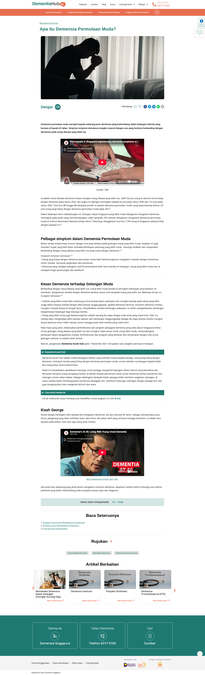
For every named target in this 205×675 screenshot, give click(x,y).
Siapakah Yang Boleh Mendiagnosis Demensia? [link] (64, 522)
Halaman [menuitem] (83, 4)
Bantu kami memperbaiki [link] (199, 33)
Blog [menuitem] (104, 4)
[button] (145, 106)
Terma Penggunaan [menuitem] (40, 663)
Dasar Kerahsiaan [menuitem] (61, 663)
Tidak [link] (120, 502)
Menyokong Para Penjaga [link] (109, 12)
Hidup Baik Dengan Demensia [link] (80, 12)
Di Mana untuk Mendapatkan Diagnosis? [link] (61, 525)
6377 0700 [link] (163, 5)
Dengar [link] (47, 107)
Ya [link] (113, 502)
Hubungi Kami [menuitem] (125, 4)
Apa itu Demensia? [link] (54, 12)
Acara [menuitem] (112, 4)
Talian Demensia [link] (162, 2)
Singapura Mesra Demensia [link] (137, 12)
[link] (49, 4)
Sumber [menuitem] (94, 4)
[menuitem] (143, 4)
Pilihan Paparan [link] (202, 25)
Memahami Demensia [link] (49, 23)
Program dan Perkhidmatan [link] (55, 528)
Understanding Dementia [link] (77, 553)
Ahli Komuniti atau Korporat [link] (126, 553)
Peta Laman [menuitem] (77, 663)
